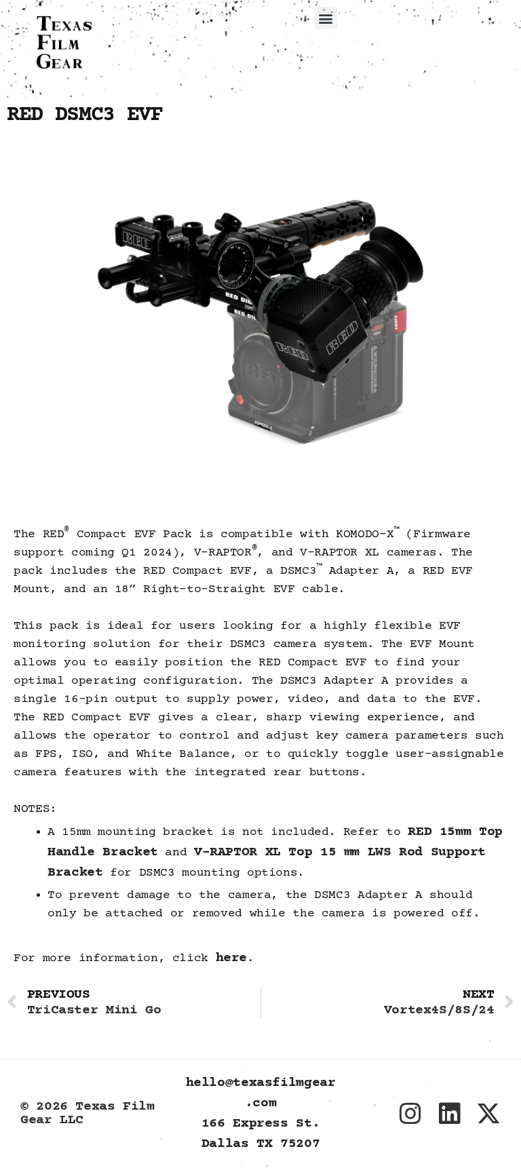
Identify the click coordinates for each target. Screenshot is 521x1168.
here (232, 958)
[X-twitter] (488, 1114)
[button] (326, 18)
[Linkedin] (449, 1114)
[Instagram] (410, 1114)
